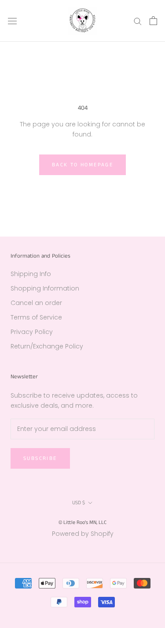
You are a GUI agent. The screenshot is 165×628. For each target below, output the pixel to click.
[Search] (138, 21)
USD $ (78, 502)
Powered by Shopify (83, 533)
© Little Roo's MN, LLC (82, 522)
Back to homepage (82, 165)
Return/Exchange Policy (47, 346)
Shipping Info (31, 273)
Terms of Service (36, 317)
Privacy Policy (32, 331)
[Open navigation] (12, 21)
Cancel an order (36, 302)
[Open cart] (153, 20)
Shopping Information (45, 288)
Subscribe (40, 458)
